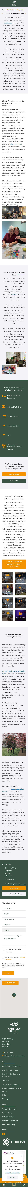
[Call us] (24, 1184)
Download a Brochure (13, 894)
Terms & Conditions (9, 1109)
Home (4, 10)
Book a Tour (14, 481)
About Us (5, 1081)
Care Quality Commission (11, 1066)
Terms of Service (20, 965)
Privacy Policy (9, 965)
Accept (12, 1177)
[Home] (3, 1184)
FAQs (4, 1095)
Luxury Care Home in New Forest (11, 1089)
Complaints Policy (8, 1125)
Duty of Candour (8, 1117)
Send (8, 973)
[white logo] (14, 3)
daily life (14, 294)
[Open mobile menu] (14, 1184)
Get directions (10, 983)
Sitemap (5, 1099)
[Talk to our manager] (24, 1177)
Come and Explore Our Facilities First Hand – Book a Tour (14, 564)
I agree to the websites (15, 958)
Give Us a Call (14, 474)
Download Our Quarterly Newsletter (11, 1075)
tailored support (16, 144)
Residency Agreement (10, 1121)
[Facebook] (3, 1135)
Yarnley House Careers (10, 1084)
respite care (8, 23)
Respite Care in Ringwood (15, 10)
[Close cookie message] (21, 1156)
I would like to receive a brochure (14, 950)
